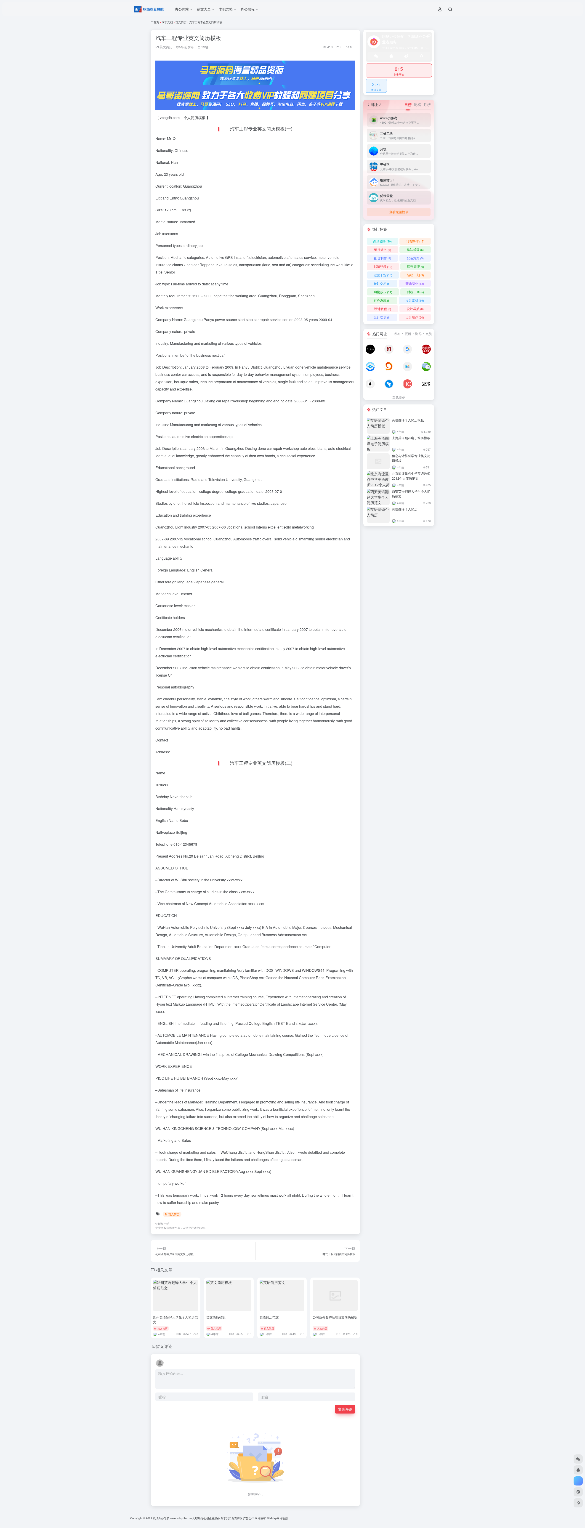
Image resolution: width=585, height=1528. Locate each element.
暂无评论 (164, 1346)
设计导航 (415, 308)
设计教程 (382, 308)
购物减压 (383, 292)
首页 (156, 22)
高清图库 (382, 241)
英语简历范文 (269, 1317)
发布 (397, 333)
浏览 (418, 333)
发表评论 (345, 1409)
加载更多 (398, 397)
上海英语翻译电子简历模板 (411, 438)
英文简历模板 (216, 1317)
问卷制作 (415, 241)
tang (204, 47)
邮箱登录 (383, 266)
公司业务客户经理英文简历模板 (335, 1317)
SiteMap (271, 1518)
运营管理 (415, 266)
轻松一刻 (415, 275)
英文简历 (181, 22)
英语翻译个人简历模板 (408, 420)
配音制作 (382, 258)
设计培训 (382, 317)
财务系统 (382, 300)
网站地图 (282, 1518)
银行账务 (382, 249)
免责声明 (236, 1518)
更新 (408, 333)
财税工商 (415, 292)
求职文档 (167, 22)
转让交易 (382, 283)
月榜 (427, 104)
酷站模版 (415, 249)
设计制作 (414, 317)
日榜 (408, 104)
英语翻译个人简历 (404, 509)
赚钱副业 (414, 283)
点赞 (429, 333)
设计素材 (414, 300)
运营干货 (383, 275)
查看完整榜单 (398, 212)
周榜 (417, 104)
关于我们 (226, 1518)
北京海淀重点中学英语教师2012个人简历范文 (411, 476)
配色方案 (415, 258)
